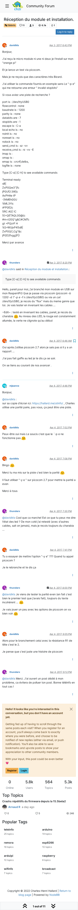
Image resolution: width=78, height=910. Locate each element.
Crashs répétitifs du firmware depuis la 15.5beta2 (34, 801)
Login (24, 770)
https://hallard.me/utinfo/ (47, 403)
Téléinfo (11, 25)
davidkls (14, 45)
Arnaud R (14, 807)
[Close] (71, 709)
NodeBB (54, 894)
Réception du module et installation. (47, 269)
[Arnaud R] (4, 807)
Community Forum (40, 6)
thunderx (14, 262)
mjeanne (14, 385)
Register (12, 770)
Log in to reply (65, 31)
